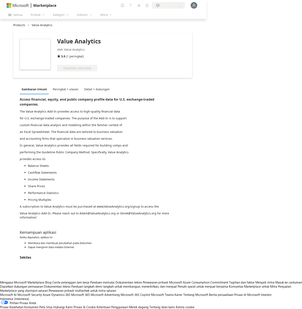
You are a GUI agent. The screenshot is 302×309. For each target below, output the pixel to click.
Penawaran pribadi (155, 282)
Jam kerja (83, 282)
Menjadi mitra (264, 282)
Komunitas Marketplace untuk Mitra (253, 286)
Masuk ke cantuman (288, 282)
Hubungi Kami (63, 307)
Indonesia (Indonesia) (14, 299)
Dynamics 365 (60, 295)
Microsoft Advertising (105, 295)
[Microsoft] (18, 5)
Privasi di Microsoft (247, 295)
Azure (47, 295)
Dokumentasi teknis (128, 282)
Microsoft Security (29, 295)
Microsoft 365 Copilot (135, 295)
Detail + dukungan (97, 89)
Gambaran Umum (34, 89)
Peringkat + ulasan (65, 89)
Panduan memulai (102, 282)
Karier (178, 295)
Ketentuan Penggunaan (112, 307)
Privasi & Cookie (85, 307)
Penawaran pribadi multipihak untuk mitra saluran (82, 290)
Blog (48, 282)
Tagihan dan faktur (242, 282)
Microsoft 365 (80, 295)
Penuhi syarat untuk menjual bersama (203, 286)
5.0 (63, 56)
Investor (266, 295)
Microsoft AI (8, 295)
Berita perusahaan (221, 295)
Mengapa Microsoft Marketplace (22, 282)
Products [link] (19, 25)
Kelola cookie (185, 307)
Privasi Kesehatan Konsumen (19, 307)
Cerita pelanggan (64, 282)
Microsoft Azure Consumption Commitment (199, 282)
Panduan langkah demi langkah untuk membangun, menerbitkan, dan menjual (124, 286)
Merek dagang (139, 307)
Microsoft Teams (162, 295)
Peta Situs (45, 307)
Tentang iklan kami (162, 307)
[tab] (35, 89)
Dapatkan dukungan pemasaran (21, 286)
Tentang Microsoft (195, 295)
